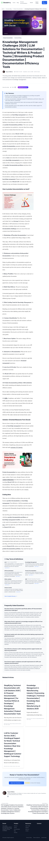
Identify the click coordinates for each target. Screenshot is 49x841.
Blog (9, 2)
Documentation (17, 829)
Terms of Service (36, 837)
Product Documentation (23, 2)
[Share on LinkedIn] (15, 87)
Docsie (31, 2)
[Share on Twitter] (10, 87)
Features (15, 825)
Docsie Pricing (37, 2)
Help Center (27, 825)
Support (27, 827)
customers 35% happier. (17, 447)
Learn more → (7, 567)
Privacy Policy (29, 837)
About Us (27, 829)
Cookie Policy (43, 837)
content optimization (8, 479)
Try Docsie (44, 2)
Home (14, 2)
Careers (27, 830)
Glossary (15, 832)
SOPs (5, 398)
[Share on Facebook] (13, 87)
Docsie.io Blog (9, 8)
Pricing (15, 827)
